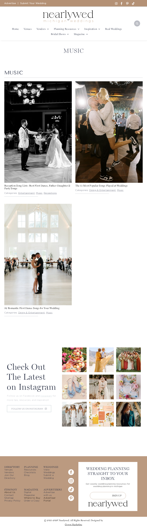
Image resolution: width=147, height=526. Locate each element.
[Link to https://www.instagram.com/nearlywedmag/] (116, 3)
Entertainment (26, 193)
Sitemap (9, 498)
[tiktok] (133, 3)
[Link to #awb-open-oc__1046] (137, 23)
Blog (27, 475)
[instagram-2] (128, 348)
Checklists (30, 472)
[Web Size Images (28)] (38, 205)
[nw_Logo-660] (68, 11)
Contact (9, 495)
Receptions (50, 193)
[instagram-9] (74, 348)
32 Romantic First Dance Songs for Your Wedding (31, 308)
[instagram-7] (128, 376)
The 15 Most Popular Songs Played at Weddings (101, 185)
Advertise (10, 3)
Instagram (46, 396)
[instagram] (71, 481)
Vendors (9, 472)
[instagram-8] (101, 403)
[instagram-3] (74, 376)
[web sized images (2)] (109, 82)
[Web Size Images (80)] (38, 82)
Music (39, 193)
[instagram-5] (74, 403)
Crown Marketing (73, 524)
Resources (30, 470)
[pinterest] (127, 3)
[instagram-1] (128, 403)
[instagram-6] (101, 348)
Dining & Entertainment (102, 190)
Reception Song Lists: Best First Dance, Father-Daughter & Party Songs (37, 187)
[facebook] (121, 3)
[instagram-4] (101, 376)
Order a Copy (32, 501)
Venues (8, 470)
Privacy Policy (12, 501)
